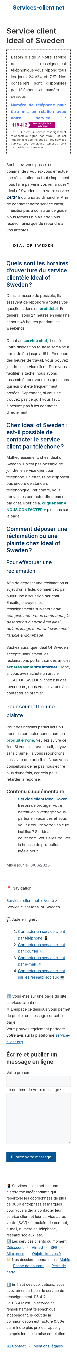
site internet (45, 667)
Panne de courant (28, 1266)
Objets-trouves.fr (46, 1254)
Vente (49, 900)
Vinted (37, 1247)
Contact (19, 1346)
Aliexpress (15, 1254)
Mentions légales (48, 1346)
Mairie (65, 1260)
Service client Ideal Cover (42, 799)
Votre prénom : (19, 1072)
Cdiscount (15, 1247)
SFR (54, 1247)
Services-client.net (38, 7)
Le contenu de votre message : (33, 1089)
